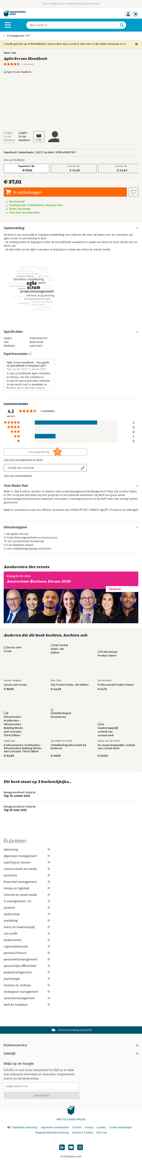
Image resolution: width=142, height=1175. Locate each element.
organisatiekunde (16, 946)
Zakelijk (10, 1053)
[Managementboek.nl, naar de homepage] (15, 15)
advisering (11, 849)
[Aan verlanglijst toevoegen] (133, 192)
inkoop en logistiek (16, 888)
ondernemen (13, 940)
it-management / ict (17, 901)
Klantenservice (15, 1045)
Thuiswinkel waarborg (24, 1127)
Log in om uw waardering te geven (23, 459)
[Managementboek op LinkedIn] (62, 1147)
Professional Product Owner (116, 684)
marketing (11, 920)
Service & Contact (82, 1132)
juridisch (9, 907)
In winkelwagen (27, 192)
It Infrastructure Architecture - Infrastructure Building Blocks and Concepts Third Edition (23, 748)
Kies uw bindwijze (14, 160)
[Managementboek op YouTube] (71, 1147)
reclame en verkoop (17, 985)
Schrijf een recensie (21, 467)
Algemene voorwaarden (55, 1127)
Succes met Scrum (15, 684)
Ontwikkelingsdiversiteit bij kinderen (68, 747)
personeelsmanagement (21, 959)
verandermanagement (19, 998)
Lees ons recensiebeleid (18, 475)
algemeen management (20, 856)
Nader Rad (10, 52)
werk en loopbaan (16, 1004)
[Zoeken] (121, 25)
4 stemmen (27, 64)
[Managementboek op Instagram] (80, 1147)
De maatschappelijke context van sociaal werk (116, 747)
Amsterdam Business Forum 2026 (39, 581)
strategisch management (21, 991)
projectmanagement (18, 972)
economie (10, 875)
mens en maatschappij (19, 927)
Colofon (77, 1127)
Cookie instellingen (120, 1127)
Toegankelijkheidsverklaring (52, 1132)
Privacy (89, 1127)
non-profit (11, 933)
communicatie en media (20, 869)
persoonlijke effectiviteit (20, 966)
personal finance (15, 953)
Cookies (101, 1127)
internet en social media (20, 895)
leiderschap (12, 914)
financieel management (20, 882)
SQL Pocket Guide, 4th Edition (70, 684)
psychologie (12, 979)
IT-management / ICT (18, 35)
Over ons (101, 1132)
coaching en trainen (17, 862)
